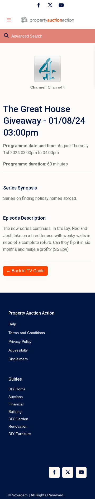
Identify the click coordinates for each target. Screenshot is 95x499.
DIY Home (17, 389)
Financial (15, 404)
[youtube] (60, 5)
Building (15, 411)
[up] (85, 473)
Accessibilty (18, 350)
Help (12, 324)
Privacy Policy (19, 341)
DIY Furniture (19, 434)
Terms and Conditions (26, 333)
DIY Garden (18, 419)
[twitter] (49, 5)
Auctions (15, 397)
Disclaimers (18, 359)
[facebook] (38, 5)
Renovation (17, 426)
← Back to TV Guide (25, 271)
